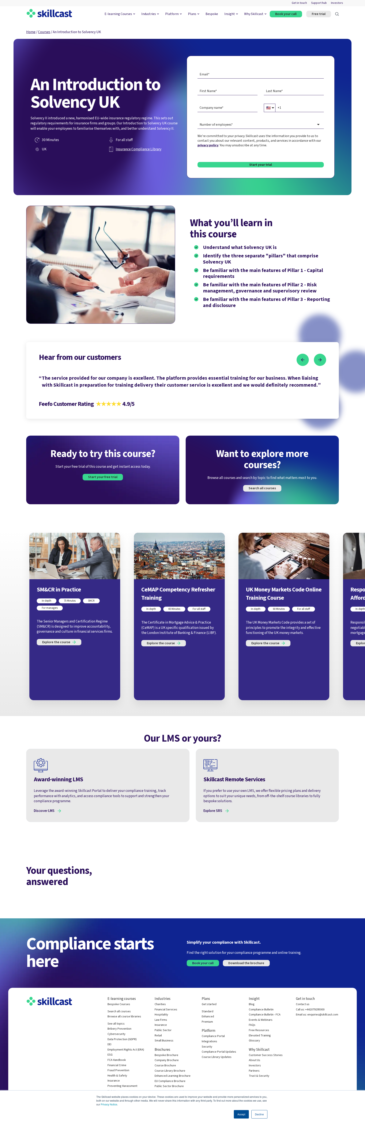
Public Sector (163, 1030)
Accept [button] (241, 1114)
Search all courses (262, 488)
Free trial (319, 14)
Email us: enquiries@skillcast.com (317, 1015)
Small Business (164, 1041)
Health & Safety (117, 1076)
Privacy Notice (109, 1104)
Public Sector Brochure (169, 1086)
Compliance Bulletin (261, 1010)
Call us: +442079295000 (310, 1010)
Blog (252, 1004)
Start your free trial (102, 477)
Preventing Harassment (122, 1086)
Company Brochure (167, 1060)
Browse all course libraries (124, 1017)
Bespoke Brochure (166, 1055)
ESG (110, 1055)
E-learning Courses (118, 14)
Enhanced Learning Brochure (173, 1076)
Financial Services (166, 1010)
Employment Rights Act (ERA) (126, 1050)
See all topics (116, 1024)
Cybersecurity (116, 1034)
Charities (160, 1004)
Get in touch (299, 3)
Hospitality (161, 1015)
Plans (192, 14)
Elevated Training (260, 1036)
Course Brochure (165, 1066)
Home (30, 32)
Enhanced (208, 1017)
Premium (207, 1022)
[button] (303, 360)
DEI (109, 1044)
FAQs (252, 1025)
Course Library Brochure (170, 1071)
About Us (254, 1060)
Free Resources (259, 1030)
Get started (209, 1004)
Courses (44, 32)
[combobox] (260, 125)
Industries (148, 14)
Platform (172, 14)
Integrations (209, 1042)
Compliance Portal (213, 1036)
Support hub (319, 3)
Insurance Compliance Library (138, 149)
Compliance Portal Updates (219, 1052)
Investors (337, 3)
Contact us (302, 1004)
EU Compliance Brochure (170, 1081)
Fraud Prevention (118, 1070)
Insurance (114, 1081)
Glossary (254, 1041)
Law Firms (161, 1020)
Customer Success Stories (266, 1055)
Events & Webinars (260, 1020)
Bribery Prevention (119, 1029)
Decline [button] (259, 1114)
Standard (207, 1012)
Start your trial (260, 164)
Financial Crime (117, 1065)
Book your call (286, 14)
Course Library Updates (217, 1057)
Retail (158, 1036)
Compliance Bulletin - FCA (265, 1015)
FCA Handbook (117, 1060)
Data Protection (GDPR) (122, 1039)
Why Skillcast (253, 14)
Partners (254, 1071)
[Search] (337, 14)
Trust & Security (259, 1076)
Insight (229, 14)
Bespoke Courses (119, 1004)
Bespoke (212, 14)
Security (207, 1047)
